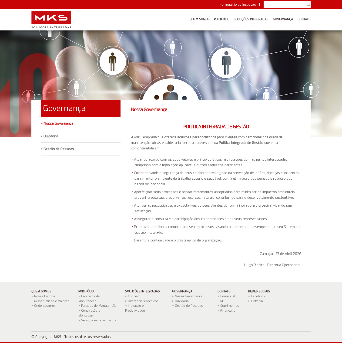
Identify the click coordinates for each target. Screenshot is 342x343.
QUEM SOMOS (200, 19)
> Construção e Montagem (89, 313)
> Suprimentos (228, 306)
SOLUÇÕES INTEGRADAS (251, 19)
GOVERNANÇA (283, 19)
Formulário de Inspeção (238, 4)
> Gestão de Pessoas (57, 149)
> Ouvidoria (49, 136)
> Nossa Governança (57, 123)
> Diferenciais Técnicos (141, 301)
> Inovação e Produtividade (135, 308)
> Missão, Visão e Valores (50, 301)
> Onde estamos (43, 306)
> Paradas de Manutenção (97, 306)
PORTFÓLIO (221, 19)
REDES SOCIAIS (259, 291)
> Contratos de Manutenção (89, 298)
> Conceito (133, 296)
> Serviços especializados (97, 320)
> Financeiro (226, 311)
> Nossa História (43, 296)
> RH (221, 301)
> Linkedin (255, 301)
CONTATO (304, 19)
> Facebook (256, 296)
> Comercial (226, 296)
